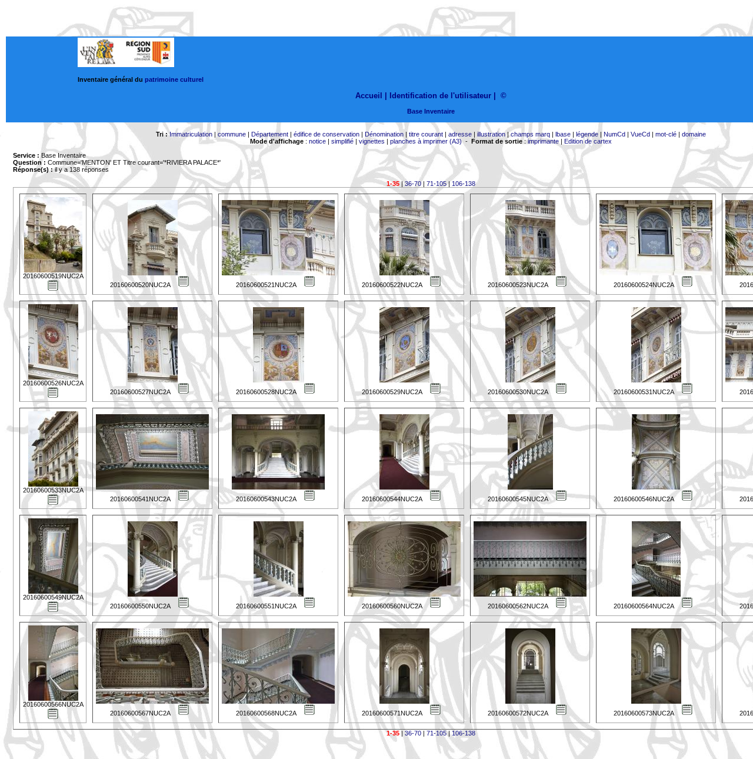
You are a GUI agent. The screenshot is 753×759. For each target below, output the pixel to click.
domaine (694, 134)
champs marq (530, 134)
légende (587, 134)
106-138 (463, 183)
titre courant (426, 134)
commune (232, 134)
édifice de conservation (326, 134)
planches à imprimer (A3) (426, 141)
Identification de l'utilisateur (440, 95)
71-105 (437, 183)
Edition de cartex (588, 141)
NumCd (614, 134)
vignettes (372, 141)
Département (269, 134)
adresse (460, 134)
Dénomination (384, 134)
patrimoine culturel (174, 79)
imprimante (543, 141)
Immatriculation (190, 134)
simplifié (342, 141)
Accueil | (371, 95)
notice (317, 141)
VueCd (640, 134)
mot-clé (666, 134)
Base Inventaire (431, 111)
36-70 (413, 183)
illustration (491, 134)
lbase (563, 134)
